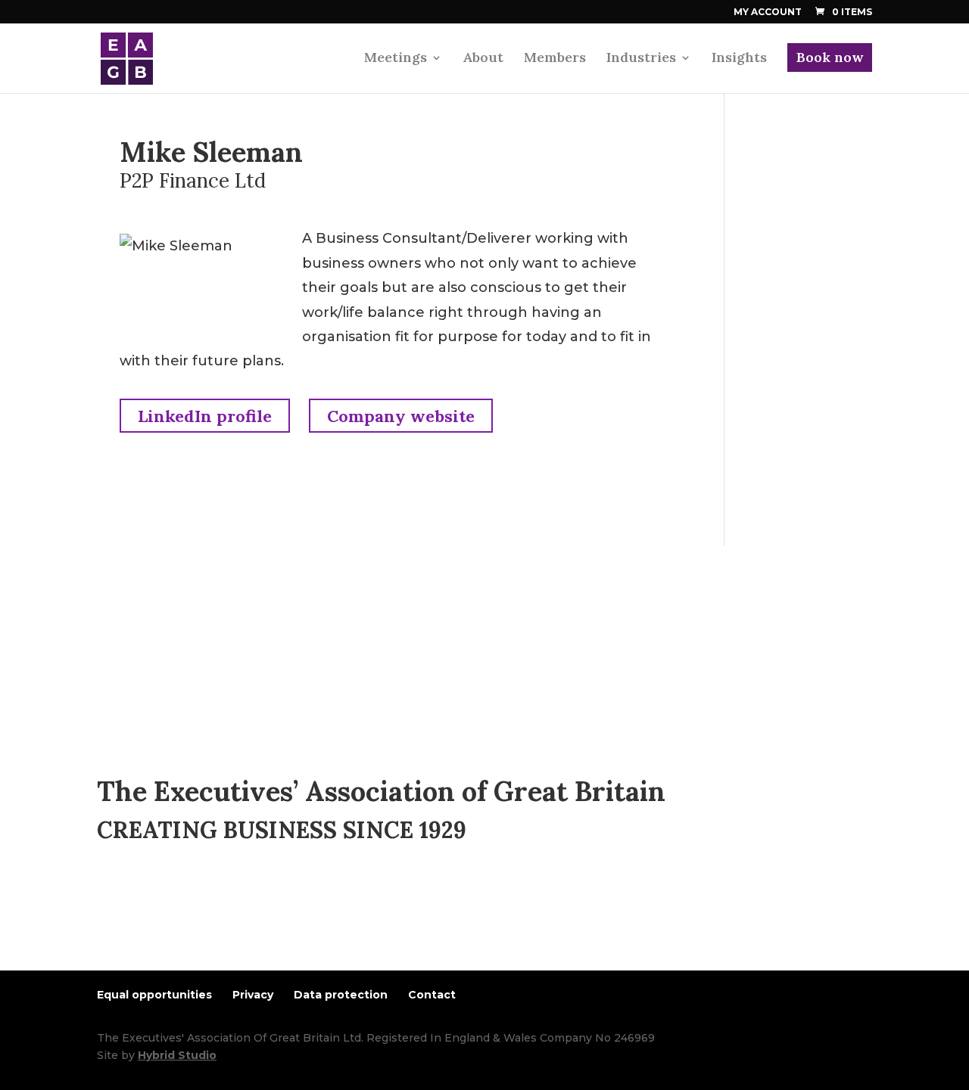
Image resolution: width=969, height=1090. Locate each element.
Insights (739, 59)
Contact (432, 994)
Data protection (341, 994)
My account (768, 12)
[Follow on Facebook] (139, 895)
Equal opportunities (154, 994)
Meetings (395, 59)
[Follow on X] (169, 895)
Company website (401, 416)
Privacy (252, 994)
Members (555, 59)
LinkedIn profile (205, 416)
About (483, 59)
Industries (641, 59)
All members (168, 624)
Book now (829, 57)
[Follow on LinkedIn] (109, 895)
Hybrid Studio (177, 1055)
